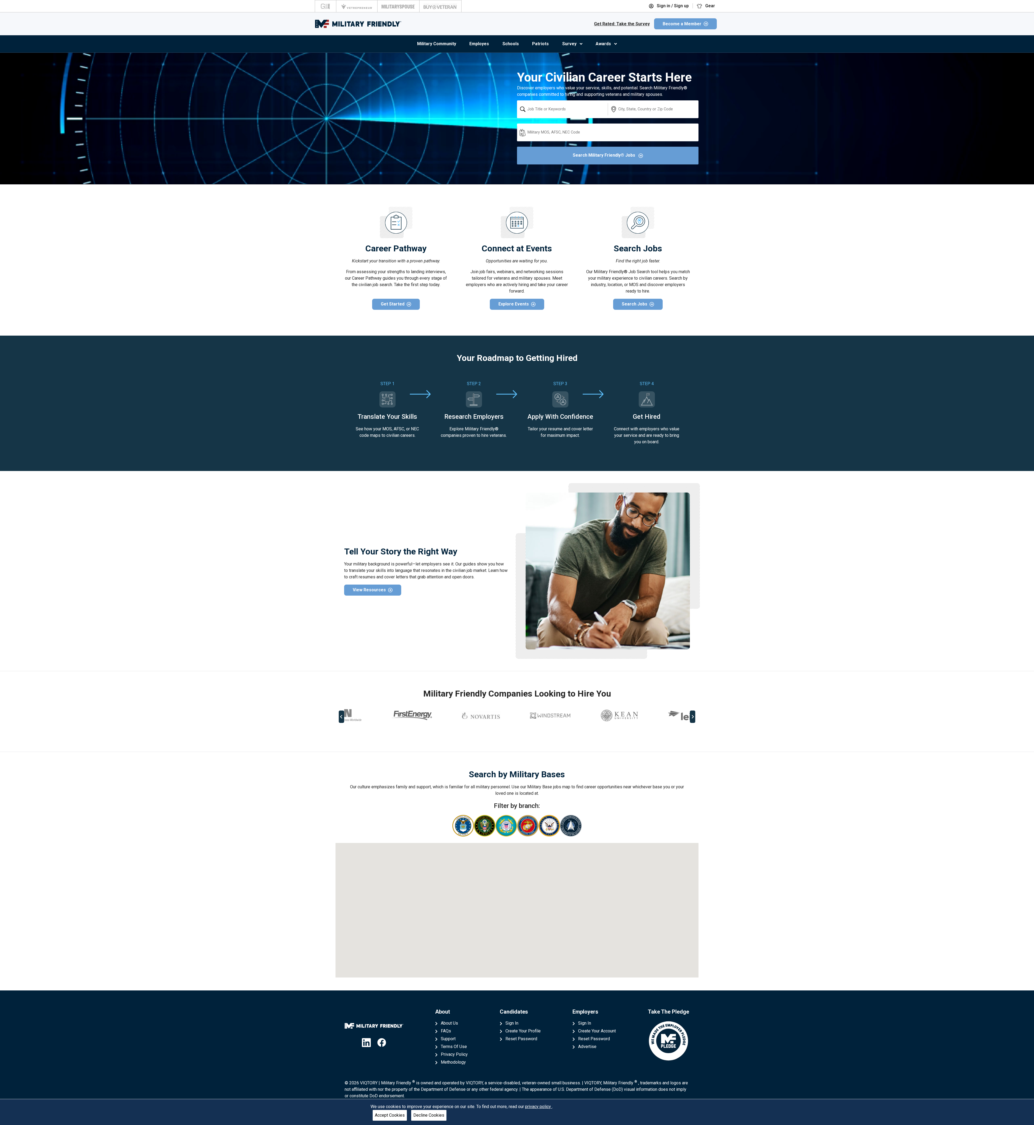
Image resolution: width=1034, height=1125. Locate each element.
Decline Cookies (428, 1115)
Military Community (436, 43)
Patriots (540, 43)
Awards (603, 43)
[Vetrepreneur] (356, 6)
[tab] (513, 734)
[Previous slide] (341, 717)
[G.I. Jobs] (325, 6)
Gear (709, 5)
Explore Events (513, 304)
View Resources (369, 589)
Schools (510, 43)
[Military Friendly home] (358, 23)
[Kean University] (586, 715)
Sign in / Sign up (672, 5)
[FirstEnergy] (378, 715)
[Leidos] (655, 715)
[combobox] (562, 109)
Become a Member (682, 23)
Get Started (392, 304)
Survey (569, 43)
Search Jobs (634, 304)
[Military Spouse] (398, 6)
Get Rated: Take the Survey (622, 23)
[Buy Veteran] (440, 6)
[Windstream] (517, 715)
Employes (479, 43)
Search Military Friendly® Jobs (604, 155)
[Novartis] (448, 715)
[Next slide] (692, 717)
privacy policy (538, 1106)
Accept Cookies (390, 1115)
